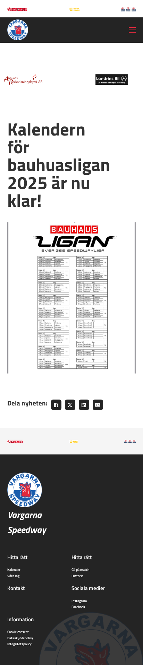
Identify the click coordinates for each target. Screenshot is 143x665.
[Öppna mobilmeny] (132, 30)
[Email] (98, 405)
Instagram (79, 601)
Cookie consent (18, 631)
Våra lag (13, 575)
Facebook (78, 606)
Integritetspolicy (19, 644)
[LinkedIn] (84, 405)
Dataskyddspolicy (20, 638)
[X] (70, 405)
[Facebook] (56, 405)
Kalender (13, 569)
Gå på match (80, 569)
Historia (77, 575)
